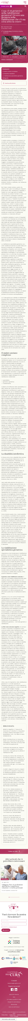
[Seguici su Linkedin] (16, 989)
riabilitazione (9, 59)
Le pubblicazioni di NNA (14, 999)
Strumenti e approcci (18, 56)
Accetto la (10, 927)
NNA (14, 997)
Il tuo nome (5, 920)
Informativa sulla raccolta (8, 1019)
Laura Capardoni (6, 890)
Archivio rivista (14, 994)
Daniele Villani (8, 31)
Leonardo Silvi (14, 890)
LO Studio (16, 1016)
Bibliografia (5, 78)
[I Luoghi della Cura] (5, 2)
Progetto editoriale (14, 1002)
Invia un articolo (14, 1007)
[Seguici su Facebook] (12, 989)
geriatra (3, 59)
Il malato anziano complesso (10, 71)
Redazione (14, 1004)
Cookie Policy (12, 1014)
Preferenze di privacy (21, 1014)
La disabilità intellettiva (9, 73)
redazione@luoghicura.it (14, 983)
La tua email (6, 924)
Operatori (6, 56)
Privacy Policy (13, 927)
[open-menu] (25, 2)
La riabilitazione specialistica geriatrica (13, 75)
